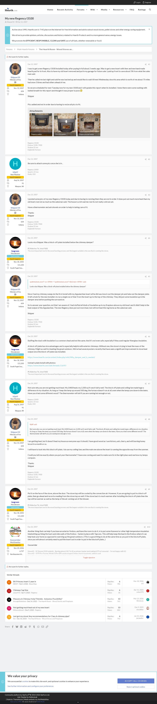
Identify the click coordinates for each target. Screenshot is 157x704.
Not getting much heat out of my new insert (31, 607)
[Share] (145, 64)
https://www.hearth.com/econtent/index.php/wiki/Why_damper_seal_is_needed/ (61, 357)
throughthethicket (19, 601)
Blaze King (32, 584)
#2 (149, 159)
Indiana (21, 94)
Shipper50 (10, 22)
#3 (149, 195)
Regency (34, 593)
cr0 (142, 583)
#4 (149, 238)
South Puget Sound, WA (18, 268)
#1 (149, 64)
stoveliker (140, 610)
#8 (149, 419)
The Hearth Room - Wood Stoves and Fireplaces (55, 601)
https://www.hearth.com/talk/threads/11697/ (47, 365)
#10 (148, 527)
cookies (25, 681)
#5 (149, 276)
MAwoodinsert (18, 610)
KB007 (15, 584)
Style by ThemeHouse (15, 699)
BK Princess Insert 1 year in (24, 581)
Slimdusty (140, 601)
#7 (149, 384)
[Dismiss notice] (149, 29)
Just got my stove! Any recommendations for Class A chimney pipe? (41, 616)
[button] (86, 10)
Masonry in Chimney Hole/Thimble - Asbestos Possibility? (37, 599)
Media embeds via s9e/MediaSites (36, 699)
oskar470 (16, 593)
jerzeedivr (140, 618)
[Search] (150, 9)
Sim (14, 619)
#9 (149, 489)
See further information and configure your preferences (31, 686)
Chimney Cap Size (20, 590)
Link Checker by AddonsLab (27, 697)
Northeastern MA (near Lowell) (21, 554)
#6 (149, 337)
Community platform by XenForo (27, 695)
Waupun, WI (19, 186)
